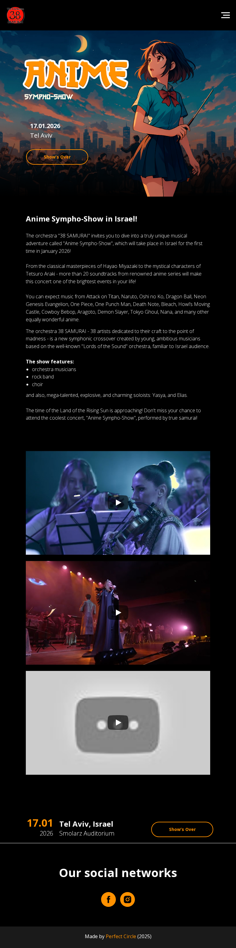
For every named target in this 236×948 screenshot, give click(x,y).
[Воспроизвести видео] (118, 503)
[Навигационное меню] (225, 15)
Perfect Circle (121, 936)
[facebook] (108, 899)
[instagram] (127, 899)
